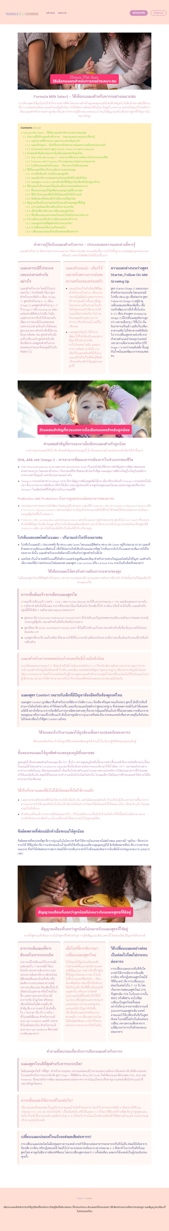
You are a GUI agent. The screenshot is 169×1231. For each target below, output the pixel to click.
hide (37, 127)
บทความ (62, 13)
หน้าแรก (50, 13)
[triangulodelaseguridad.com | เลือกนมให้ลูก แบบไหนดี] (21, 12)
